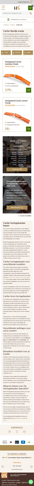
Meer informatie (15, 207)
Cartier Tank (11, 277)
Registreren (25, 482)
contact (15, 198)
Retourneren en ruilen (13, 480)
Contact (4, 480)
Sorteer (17, 52)
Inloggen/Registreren (24, 2)
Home (12, 25)
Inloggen (18, 482)
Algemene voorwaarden (8, 482)
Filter (6, 52)
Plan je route (16, 169)
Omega (22, 418)
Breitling (17, 418)
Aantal (29, 52)
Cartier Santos (18, 277)
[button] (3, 7)
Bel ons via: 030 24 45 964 (9, 485)
